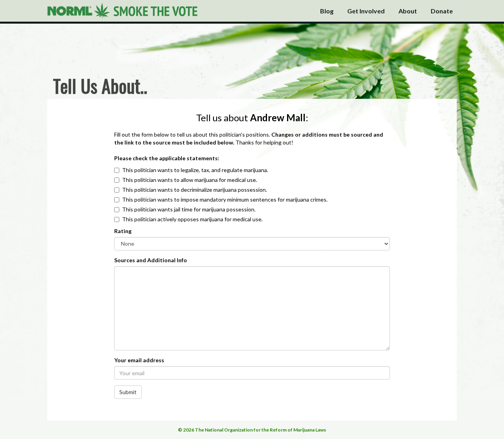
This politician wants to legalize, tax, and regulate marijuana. (195, 170)
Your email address (139, 360)
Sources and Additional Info (150, 260)
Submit (128, 392)
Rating (123, 231)
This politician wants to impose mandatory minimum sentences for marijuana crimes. (225, 199)
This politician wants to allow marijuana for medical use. (189, 179)
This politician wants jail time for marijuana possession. (189, 209)
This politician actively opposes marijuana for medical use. (192, 219)
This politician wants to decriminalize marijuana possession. (194, 189)
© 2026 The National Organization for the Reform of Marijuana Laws (252, 430)
